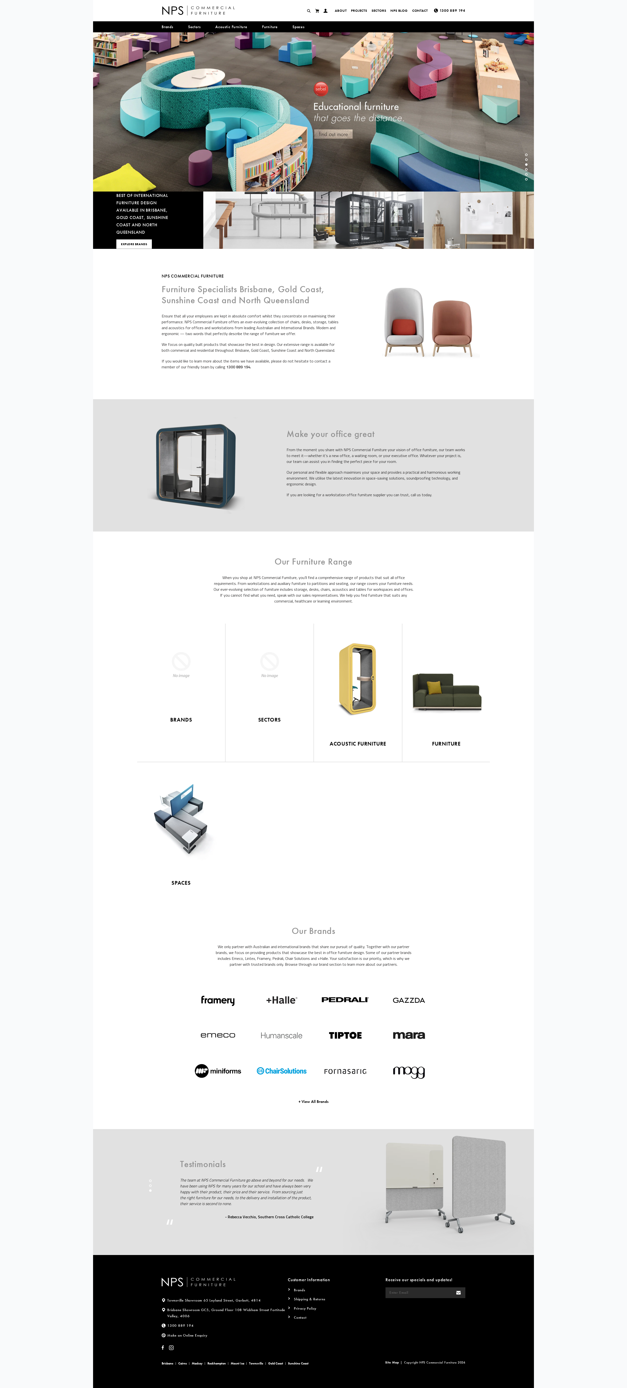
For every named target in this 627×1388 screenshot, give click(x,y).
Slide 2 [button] (526, 159)
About (341, 10)
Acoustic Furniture (231, 26)
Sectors (379, 10)
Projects (359, 10)
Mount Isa (237, 1363)
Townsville (256, 1363)
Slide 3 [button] (526, 164)
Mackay (197, 1363)
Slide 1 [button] (526, 155)
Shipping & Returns (309, 1299)
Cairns (182, 1363)
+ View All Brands (313, 1101)
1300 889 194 (238, 367)
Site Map (392, 1362)
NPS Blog (399, 10)
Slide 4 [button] (526, 169)
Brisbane (167, 1363)
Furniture (270, 26)
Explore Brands (134, 244)
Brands (167, 26)
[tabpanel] (313, 112)
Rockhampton (216, 1363)
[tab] (526, 155)
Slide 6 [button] (526, 179)
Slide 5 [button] (526, 174)
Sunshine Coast (298, 1363)
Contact (420, 10)
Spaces (298, 26)
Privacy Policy (305, 1308)
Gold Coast (275, 1363)
